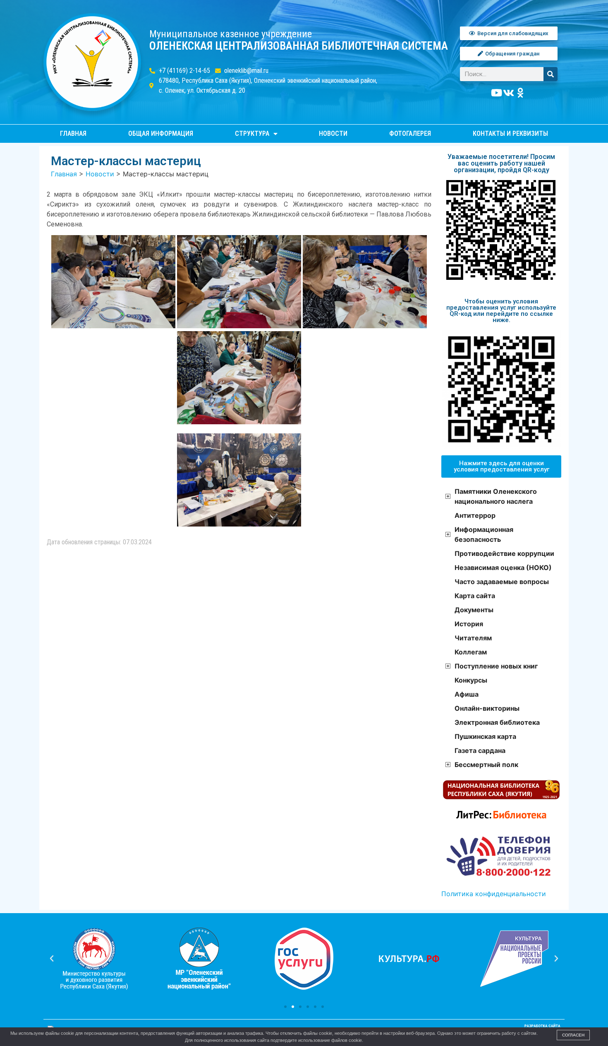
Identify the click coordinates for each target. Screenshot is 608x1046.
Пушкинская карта (485, 736)
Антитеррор (475, 515)
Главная (73, 133)
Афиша (467, 694)
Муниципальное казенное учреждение (230, 34)
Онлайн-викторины (487, 708)
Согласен (573, 1035)
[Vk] (509, 93)
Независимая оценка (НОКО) (503, 567)
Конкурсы (471, 680)
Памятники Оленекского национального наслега (496, 496)
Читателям (473, 638)
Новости (333, 133)
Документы (474, 610)
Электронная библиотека (497, 722)
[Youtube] (497, 93)
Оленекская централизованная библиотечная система (298, 46)
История (469, 624)
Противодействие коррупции (504, 553)
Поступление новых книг (496, 666)
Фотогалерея (410, 133)
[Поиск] (550, 74)
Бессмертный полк (486, 764)
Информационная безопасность (484, 534)
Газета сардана (480, 750)
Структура (252, 133)
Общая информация (160, 133)
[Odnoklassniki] (521, 93)
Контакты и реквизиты (510, 133)
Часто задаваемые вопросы (502, 581)
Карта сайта (475, 596)
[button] (285, 1006)
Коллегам (471, 652)
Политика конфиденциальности (493, 894)
